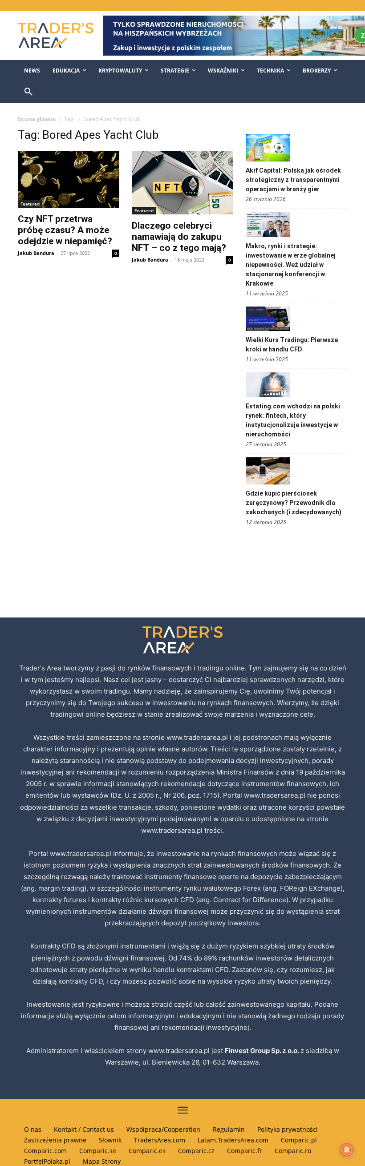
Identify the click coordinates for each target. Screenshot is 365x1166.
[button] (28, 92)
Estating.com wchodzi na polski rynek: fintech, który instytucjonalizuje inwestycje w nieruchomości (293, 420)
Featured (30, 204)
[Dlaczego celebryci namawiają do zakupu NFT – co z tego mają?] (182, 182)
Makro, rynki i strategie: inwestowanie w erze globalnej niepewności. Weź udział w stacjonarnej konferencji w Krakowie (291, 264)
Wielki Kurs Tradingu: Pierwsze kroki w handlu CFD (292, 344)
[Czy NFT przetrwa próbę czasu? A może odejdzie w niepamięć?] (68, 179)
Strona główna (37, 119)
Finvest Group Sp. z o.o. (262, 1050)
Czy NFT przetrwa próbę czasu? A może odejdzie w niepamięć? (65, 230)
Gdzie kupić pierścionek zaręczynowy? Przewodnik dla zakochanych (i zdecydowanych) (293, 503)
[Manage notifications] (347, 1150)
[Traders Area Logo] (54, 35)
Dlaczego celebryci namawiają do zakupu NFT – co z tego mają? (179, 236)
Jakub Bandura (36, 253)
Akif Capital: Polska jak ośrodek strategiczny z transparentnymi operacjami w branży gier (293, 180)
